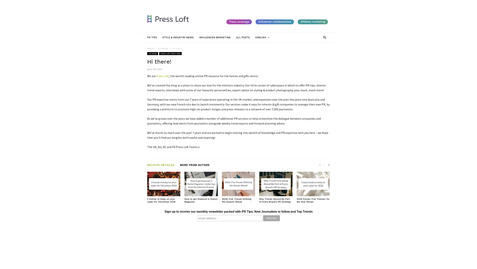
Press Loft (162, 76)
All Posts (237, 3)
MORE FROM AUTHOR (194, 165)
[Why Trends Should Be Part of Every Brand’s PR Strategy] (275, 184)
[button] (325, 37)
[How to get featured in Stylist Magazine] (201, 184)
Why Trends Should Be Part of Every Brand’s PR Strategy (275, 200)
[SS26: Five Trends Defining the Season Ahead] (238, 184)
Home (150, 48)
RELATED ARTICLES (160, 165)
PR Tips (169, 3)
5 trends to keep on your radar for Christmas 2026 (161, 200)
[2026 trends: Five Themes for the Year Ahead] (313, 184)
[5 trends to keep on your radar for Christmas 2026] (163, 184)
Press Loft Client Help (170, 53)
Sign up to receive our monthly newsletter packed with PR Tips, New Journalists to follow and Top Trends (239, 211)
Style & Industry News (189, 3)
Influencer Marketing (216, 3)
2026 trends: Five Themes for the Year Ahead (313, 200)
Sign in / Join (154, 3)
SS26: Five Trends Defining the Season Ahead (236, 200)
